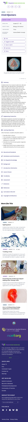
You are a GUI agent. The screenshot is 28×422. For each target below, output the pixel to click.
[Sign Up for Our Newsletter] (18, 402)
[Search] (8, 7)
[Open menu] (19, 7)
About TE (4, 364)
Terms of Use (5, 419)
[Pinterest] (17, 410)
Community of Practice (8, 388)
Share (7, 51)
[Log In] (15, 7)
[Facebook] (6, 410)
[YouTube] (3, 410)
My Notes (8, 48)
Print (7, 38)
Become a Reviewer (7, 383)
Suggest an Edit (10, 41)
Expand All (23, 78)
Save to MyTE (9, 45)
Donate (4, 390)
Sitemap (4, 373)
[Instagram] (10, 410)
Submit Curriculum (7, 381)
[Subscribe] (12, 7)
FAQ (3, 366)
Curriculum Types (6, 369)
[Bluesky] (13, 410)
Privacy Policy (14, 419)
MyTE (10, 357)
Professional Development (9, 386)
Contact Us (5, 371)
